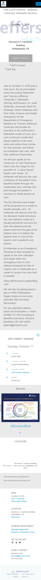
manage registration (20, 529)
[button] (3, 412)
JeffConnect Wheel (20, 425)
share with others (19, 501)
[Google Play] (13, 543)
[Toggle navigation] (38, 4)
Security (24, 577)
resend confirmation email (22, 532)
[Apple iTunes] (16, 543)
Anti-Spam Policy (28, 574)
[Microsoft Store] (19, 543)
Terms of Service (12, 574)
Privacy (16, 577)
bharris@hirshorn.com (20, 556)
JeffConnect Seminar (20, 372)
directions (15, 517)
